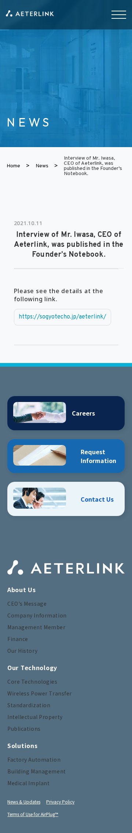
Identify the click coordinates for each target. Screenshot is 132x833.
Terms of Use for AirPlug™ (32, 814)
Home (13, 166)
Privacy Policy (60, 801)
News (42, 166)
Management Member (36, 627)
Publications (24, 728)
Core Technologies (32, 681)
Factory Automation (33, 759)
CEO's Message (27, 603)
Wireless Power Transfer (39, 693)
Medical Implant (28, 783)
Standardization (28, 705)
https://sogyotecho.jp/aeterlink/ (62, 317)
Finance (17, 638)
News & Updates (23, 801)
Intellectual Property (35, 716)
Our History (22, 650)
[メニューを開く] (118, 14)
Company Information (37, 615)
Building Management (36, 771)
